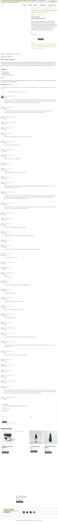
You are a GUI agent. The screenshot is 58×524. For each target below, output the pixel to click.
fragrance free (50, 46)
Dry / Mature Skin (50, 9)
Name (3, 416)
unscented (42, 48)
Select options (5, 452)
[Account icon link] (54, 1)
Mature (54, 46)
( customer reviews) (40, 14)
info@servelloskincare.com (10, 511)
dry (41, 46)
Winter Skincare (53, 10)
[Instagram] (31, 512)
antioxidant (38, 46)
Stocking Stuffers (47, 10)
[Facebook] (24, 512)
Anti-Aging (33, 9)
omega (32, 48)
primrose (35, 48)
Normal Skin (41, 10)
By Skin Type (37, 9)
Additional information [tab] (10, 54)
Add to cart (41, 39)
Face (54, 9)
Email (31, 416)
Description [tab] (3, 54)
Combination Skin (43, 9)
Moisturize (37, 10)
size (32, 32)
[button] (56, 1)
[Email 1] (34, 512)
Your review (5, 410)
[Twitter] (27, 512)
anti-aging (34, 46)
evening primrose (45, 46)
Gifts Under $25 (33, 45)
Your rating (4, 408)
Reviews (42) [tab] (17, 54)
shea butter (39, 48)
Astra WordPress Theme (38, 520)
